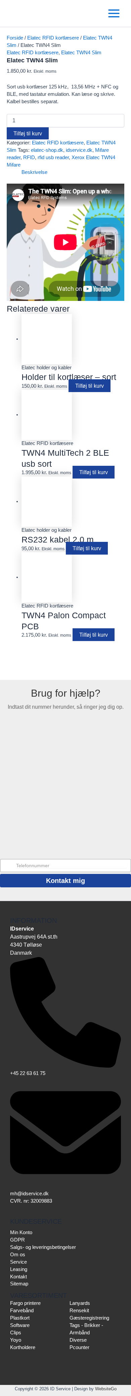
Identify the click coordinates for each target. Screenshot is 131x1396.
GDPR (17, 1240)
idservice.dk (79, 150)
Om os (17, 1254)
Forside (15, 38)
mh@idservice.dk (29, 1193)
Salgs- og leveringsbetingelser (43, 1247)
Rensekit (79, 1310)
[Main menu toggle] (113, 13)
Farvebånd (22, 1310)
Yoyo (15, 1340)
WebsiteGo (106, 1388)
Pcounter (79, 1347)
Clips (15, 1332)
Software (20, 1325)
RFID (29, 157)
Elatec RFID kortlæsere (53, 38)
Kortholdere (22, 1347)
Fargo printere (25, 1303)
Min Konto (21, 1232)
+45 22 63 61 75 (27, 1073)
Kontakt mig (65, 880)
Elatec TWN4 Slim (81, 52)
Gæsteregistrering (89, 1318)
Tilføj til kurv (27, 133)
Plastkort (20, 1318)
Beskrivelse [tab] (34, 172)
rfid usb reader (53, 157)
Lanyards (80, 1303)
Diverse (78, 1340)
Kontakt (18, 1276)
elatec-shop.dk (47, 150)
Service (18, 1262)
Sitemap (19, 1283)
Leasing (18, 1269)
